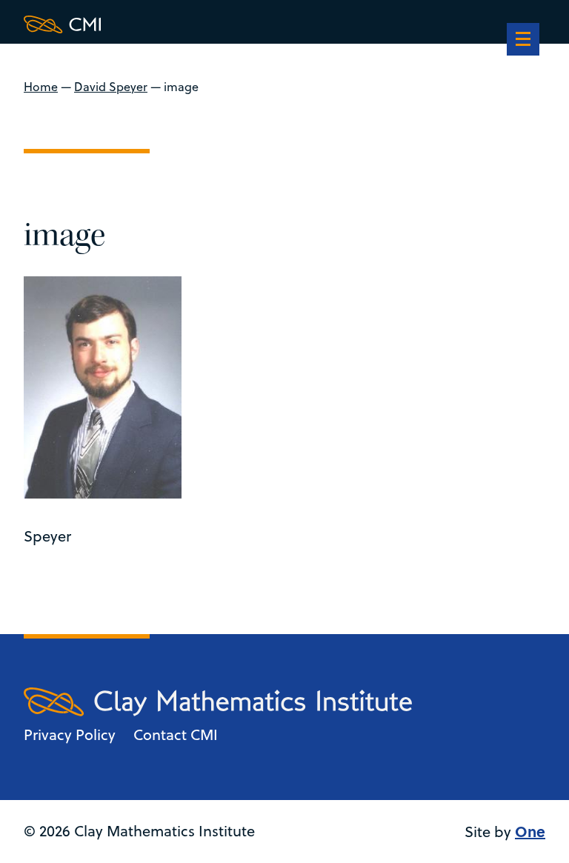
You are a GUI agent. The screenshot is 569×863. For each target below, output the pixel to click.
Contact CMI (175, 734)
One (530, 831)
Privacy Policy (70, 734)
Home (41, 87)
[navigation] (523, 41)
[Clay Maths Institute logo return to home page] (218, 24)
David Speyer (110, 87)
